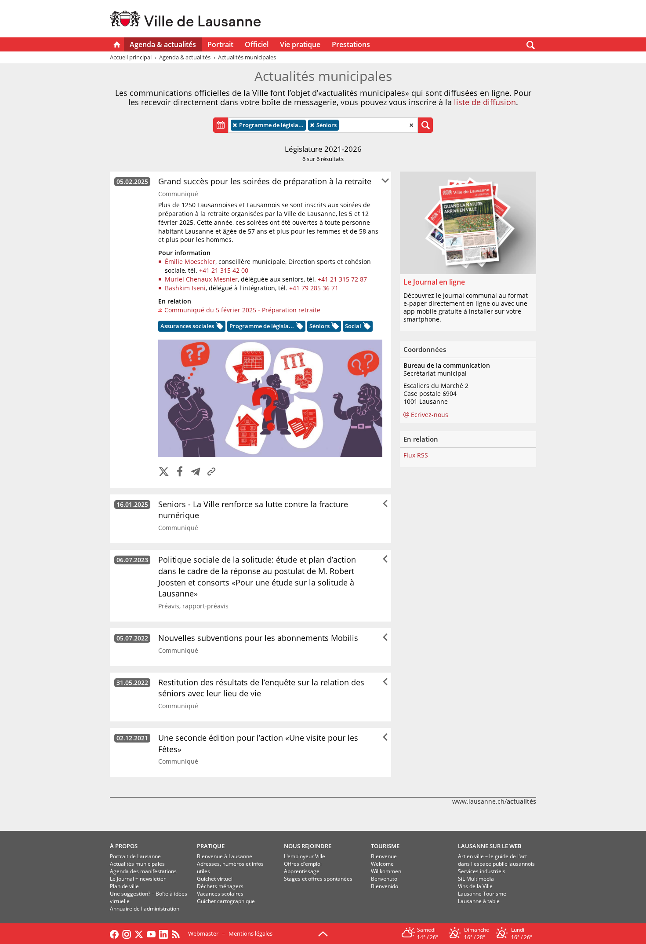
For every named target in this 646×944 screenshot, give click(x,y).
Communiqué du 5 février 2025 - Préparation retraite (242, 310)
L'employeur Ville (304, 856)
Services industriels (481, 871)
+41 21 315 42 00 (223, 270)
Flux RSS (415, 455)
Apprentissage (301, 871)
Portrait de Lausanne (135, 856)
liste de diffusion (485, 102)
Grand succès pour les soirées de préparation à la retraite (264, 181)
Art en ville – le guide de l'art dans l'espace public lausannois (496, 860)
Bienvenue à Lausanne (224, 856)
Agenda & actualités (163, 44)
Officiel (257, 44)
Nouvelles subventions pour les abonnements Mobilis (258, 638)
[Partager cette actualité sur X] (164, 472)
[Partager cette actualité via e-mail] (195, 472)
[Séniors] (334, 327)
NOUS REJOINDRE (307, 846)
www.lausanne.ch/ (494, 801)
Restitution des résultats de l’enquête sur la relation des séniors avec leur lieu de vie (261, 688)
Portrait (220, 44)
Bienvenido (384, 886)
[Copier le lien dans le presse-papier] (211, 472)
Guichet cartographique (226, 901)
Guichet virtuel (214, 878)
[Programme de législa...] (298, 327)
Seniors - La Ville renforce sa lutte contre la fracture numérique (253, 510)
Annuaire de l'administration (144, 908)
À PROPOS (124, 846)
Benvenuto (384, 878)
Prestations (351, 44)
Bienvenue (384, 856)
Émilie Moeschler (190, 261)
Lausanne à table (479, 901)
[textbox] (343, 125)
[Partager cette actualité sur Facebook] (179, 472)
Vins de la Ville (475, 886)
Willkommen (386, 871)
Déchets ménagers (220, 886)
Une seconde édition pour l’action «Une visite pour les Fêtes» (258, 743)
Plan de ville (124, 886)
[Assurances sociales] (218, 327)
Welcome (382, 863)
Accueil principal (131, 57)
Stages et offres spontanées (318, 878)
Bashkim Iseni (185, 288)
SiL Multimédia (476, 878)
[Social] (365, 327)
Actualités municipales (137, 863)
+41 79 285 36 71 (313, 288)
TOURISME (385, 846)
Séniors (324, 125)
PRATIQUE (211, 846)
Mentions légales (250, 933)
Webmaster (203, 933)
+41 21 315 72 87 (342, 279)
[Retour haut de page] (323, 933)
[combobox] (323, 125)
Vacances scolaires (220, 893)
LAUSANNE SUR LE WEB (490, 846)
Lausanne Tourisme (482, 893)
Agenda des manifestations (143, 871)
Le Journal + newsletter (138, 878)
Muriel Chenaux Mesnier (201, 279)
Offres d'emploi (303, 863)
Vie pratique (300, 44)
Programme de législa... (268, 125)
